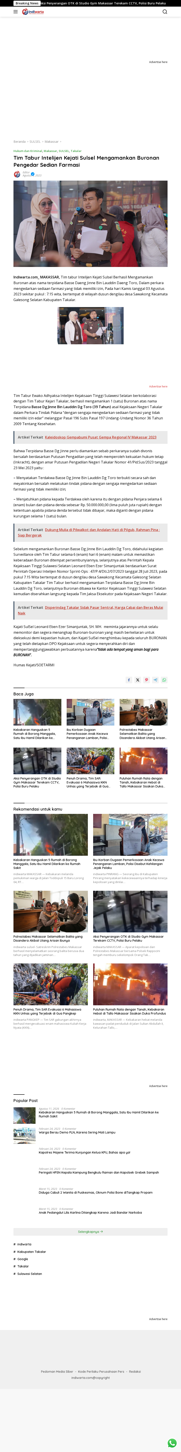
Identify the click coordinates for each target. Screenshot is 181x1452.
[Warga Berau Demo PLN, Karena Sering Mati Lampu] (24, 1135)
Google (22, 1259)
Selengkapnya (89, 1232)
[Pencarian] (165, 11)
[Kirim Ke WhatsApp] (164, 680)
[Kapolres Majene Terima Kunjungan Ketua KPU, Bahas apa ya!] (24, 1155)
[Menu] (16, 11)
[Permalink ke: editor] (17, 173)
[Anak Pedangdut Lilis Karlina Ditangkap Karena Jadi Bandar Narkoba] (24, 1216)
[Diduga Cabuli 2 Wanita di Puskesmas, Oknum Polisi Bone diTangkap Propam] (24, 1195)
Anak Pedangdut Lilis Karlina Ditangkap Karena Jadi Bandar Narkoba (90, 1213)
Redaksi (135, 1372)
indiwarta (24, 1244)
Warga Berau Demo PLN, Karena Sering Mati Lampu (77, 1132)
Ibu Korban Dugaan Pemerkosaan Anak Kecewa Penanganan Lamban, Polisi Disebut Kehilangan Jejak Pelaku (87, 734)
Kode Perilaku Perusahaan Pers (101, 1372)
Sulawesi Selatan (29, 1274)
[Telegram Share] (155, 680)
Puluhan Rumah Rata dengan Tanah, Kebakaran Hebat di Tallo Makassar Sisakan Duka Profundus (141, 782)
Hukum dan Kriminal (27, 151)
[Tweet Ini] (137, 680)
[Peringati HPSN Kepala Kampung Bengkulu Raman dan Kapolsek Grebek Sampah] (24, 1175)
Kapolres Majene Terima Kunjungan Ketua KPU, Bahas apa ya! (84, 1152)
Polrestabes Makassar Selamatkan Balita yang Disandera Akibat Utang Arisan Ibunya (142, 734)
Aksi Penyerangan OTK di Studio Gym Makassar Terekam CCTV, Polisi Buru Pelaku (37, 782)
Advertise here (158, 62)
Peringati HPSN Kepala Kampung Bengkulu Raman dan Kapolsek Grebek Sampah (99, 1172)
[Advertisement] (90, 97)
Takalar (76, 151)
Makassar (50, 151)
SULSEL (64, 151)
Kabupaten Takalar (31, 1252)
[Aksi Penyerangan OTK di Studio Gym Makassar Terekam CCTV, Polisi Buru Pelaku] (37, 761)
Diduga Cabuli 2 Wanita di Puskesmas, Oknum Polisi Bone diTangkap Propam (96, 1193)
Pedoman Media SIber (57, 1372)
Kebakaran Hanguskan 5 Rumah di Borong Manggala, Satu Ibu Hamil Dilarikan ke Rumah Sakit (34, 734)
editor (26, 172)
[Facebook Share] (129, 680)
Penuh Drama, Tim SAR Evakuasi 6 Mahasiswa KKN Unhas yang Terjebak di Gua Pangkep (87, 782)
